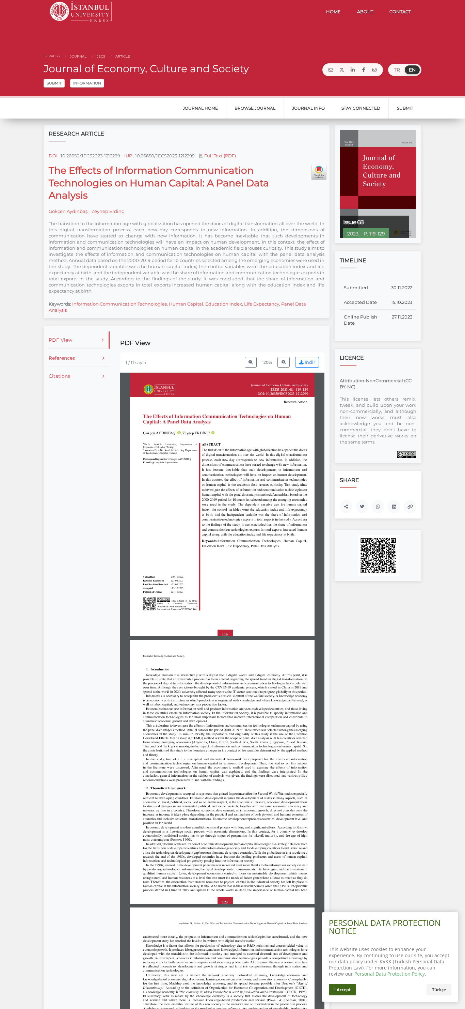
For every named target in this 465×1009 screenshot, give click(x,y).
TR (397, 70)
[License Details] (406, 454)
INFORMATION (87, 83)
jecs (100, 56)
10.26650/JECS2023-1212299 (90, 155)
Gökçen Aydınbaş (69, 211)
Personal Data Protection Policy (389, 974)
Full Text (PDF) (219, 155)
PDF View (60, 340)
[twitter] (342, 70)
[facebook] (363, 70)
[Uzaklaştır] (251, 362)
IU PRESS (52, 56)
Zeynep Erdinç (107, 211)
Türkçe (439, 990)
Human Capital (186, 304)
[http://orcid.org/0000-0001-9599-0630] (213, 433)
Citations (59, 376)
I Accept (342, 990)
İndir (309, 362)
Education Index (223, 304)
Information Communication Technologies (119, 304)
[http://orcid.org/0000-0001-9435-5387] (179, 433)
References (62, 358)
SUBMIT (54, 83)
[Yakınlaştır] (283, 362)
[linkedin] (353, 70)
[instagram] (374, 70)
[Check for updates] (319, 172)
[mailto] (331, 70)
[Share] (346, 506)
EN (412, 70)
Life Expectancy (261, 304)
